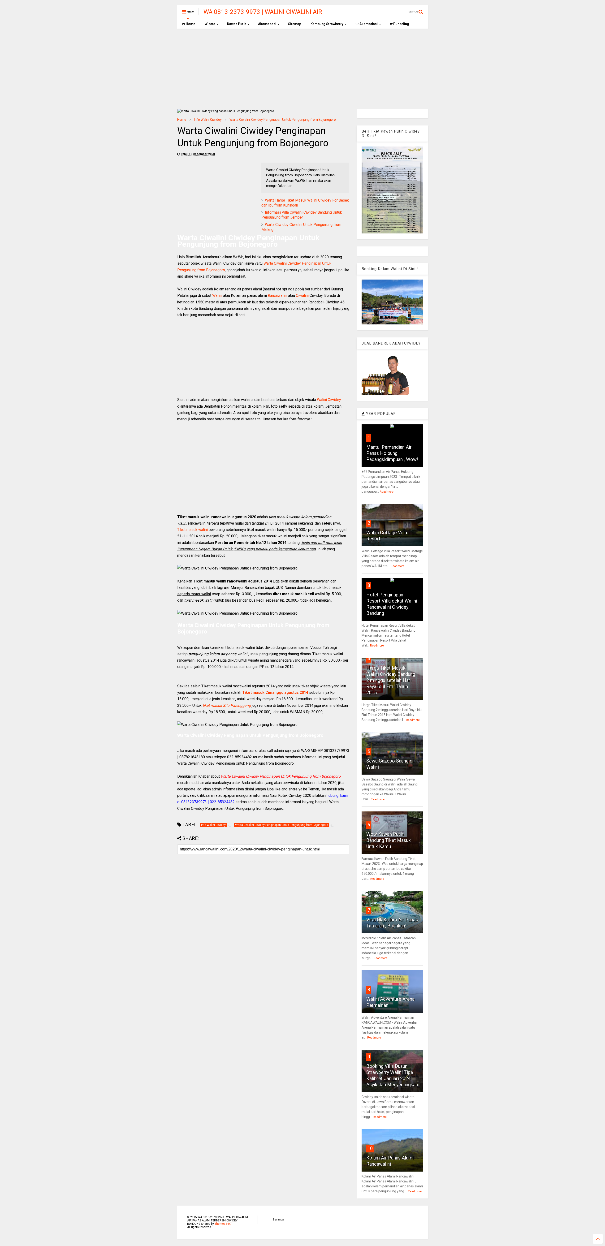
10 (370, 1148)
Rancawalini (277, 295)
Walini (217, 295)
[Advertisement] (302, 69)
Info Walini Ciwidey (208, 119)
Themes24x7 (223, 1223)
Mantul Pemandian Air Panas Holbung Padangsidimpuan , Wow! (392, 453)
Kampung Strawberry (327, 24)
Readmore (386, 491)
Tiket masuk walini (192, 529)
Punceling (401, 24)
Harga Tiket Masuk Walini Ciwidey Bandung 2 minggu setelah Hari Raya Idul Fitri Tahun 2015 (390, 680)
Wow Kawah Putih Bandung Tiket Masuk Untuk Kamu (388, 840)
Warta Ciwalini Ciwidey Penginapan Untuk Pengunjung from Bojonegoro (282, 119)
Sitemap (294, 24)
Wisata (210, 24)
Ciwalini (302, 295)
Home (190, 24)
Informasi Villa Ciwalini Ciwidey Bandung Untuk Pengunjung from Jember (301, 215)
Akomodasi (267, 24)
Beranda (278, 1219)
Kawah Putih (236, 24)
